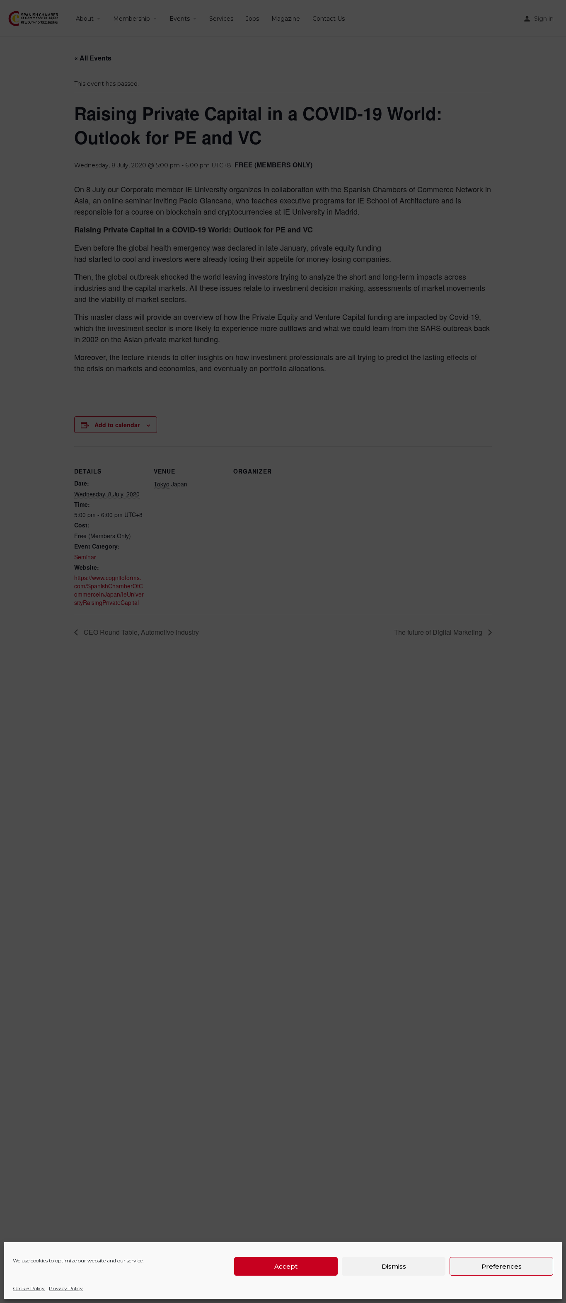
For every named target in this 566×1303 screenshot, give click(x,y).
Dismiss (394, 1266)
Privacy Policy (66, 1288)
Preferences (501, 1266)
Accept (286, 1266)
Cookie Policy (29, 1288)
